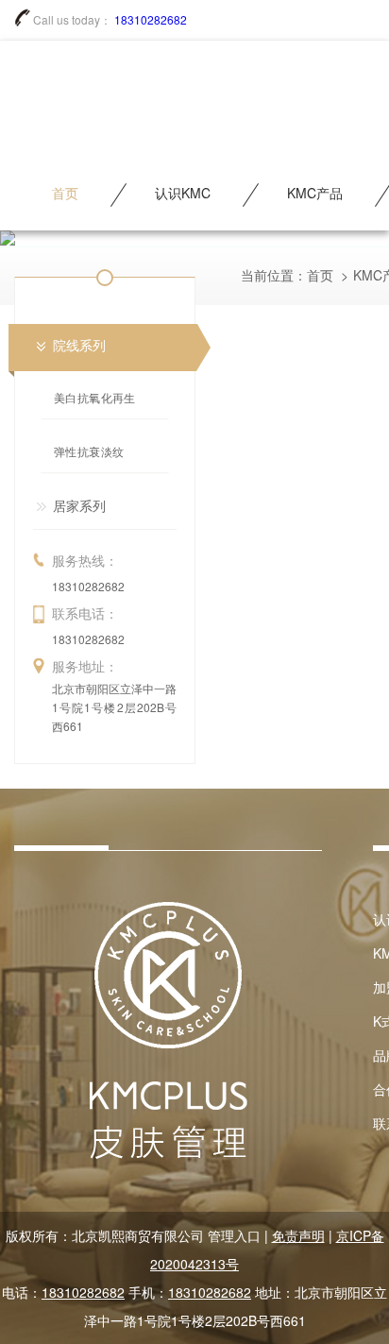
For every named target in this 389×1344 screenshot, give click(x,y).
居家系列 (79, 505)
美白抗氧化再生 (95, 397)
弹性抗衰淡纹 (89, 451)
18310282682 (150, 19)
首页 (320, 274)
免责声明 (298, 1235)
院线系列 (79, 344)
